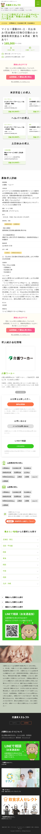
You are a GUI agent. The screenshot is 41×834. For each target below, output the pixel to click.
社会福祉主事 (16, 468)
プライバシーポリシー (8, 737)
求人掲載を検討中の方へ (9, 735)
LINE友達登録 (20, 446)
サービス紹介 (21, 735)
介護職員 (5, 481)
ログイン (14, 723)
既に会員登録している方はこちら (20, 81)
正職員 (19, 477)
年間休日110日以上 (8, 477)
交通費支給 (17, 472)
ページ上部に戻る (20, 392)
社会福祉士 (27, 468)
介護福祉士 (6, 468)
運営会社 (18, 737)
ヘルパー (34, 477)
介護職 (27, 477)
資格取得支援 (6, 472)
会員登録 (26, 723)
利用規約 (28, 735)
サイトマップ (26, 737)
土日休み (27, 472)
